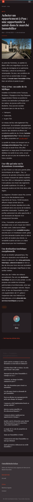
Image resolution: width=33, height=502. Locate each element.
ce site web (23, 138)
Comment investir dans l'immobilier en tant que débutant (16, 439)
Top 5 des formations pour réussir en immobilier (15, 386)
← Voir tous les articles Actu (11, 338)
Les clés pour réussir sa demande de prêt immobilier (15, 392)
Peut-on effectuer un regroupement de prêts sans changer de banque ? (16, 398)
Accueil (4, 6)
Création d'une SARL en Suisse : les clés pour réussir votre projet (16, 368)
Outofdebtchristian (10, 463)
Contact (4, 491)
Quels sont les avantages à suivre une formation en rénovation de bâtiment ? (15, 362)
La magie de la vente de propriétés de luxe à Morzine (15, 430)
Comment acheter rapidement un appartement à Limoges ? (14, 416)
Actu (8, 6)
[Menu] (29, 1)
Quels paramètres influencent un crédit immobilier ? (16, 445)
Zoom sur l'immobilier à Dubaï (13, 435)
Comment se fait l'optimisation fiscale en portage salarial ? (16, 404)
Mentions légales (6, 487)
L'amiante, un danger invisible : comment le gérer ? (13, 380)
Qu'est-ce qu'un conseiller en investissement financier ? (13, 410)
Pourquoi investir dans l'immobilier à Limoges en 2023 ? (15, 374)
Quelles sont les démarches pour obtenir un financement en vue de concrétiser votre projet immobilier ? (16, 423)
